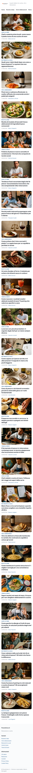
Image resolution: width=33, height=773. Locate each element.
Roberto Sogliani (12, 424)
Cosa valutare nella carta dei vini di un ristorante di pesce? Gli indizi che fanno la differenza (15, 655)
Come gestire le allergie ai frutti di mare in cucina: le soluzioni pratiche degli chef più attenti (16, 625)
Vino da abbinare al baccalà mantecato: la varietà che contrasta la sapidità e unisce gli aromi (15, 538)
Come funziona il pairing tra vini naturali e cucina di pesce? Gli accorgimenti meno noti (16, 685)
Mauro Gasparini (12, 128)
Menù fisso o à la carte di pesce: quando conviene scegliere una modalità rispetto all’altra (16, 508)
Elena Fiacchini (12, 572)
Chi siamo (3, 754)
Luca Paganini (11, 719)
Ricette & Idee (10, 9)
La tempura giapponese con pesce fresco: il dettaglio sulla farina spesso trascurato (15, 715)
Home (3, 9)
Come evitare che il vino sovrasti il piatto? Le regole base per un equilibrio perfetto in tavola (15, 243)
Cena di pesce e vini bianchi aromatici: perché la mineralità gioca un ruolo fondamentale (15, 391)
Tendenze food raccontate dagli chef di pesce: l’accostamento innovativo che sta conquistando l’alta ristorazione (15, 184)
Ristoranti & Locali (7, 60)
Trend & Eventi (5, 149)
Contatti (3, 758)
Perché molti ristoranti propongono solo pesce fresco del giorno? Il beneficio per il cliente (16, 213)
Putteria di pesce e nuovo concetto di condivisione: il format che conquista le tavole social (15, 154)
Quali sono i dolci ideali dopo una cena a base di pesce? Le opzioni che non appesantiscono (16, 64)
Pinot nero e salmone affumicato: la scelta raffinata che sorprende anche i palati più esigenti (15, 94)
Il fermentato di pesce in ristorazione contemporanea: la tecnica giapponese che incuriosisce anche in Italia (15, 450)
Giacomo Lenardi (12, 247)
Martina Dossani (12, 68)
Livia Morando (11, 395)
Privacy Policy (5, 761)
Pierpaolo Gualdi (12, 218)
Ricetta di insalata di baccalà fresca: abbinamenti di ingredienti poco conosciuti (14, 124)
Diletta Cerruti (11, 38)
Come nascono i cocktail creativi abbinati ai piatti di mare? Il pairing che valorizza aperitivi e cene (15, 301)
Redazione (4, 756)
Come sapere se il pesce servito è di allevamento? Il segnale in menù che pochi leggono (14, 361)
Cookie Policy (4, 763)
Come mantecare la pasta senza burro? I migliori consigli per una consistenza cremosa (16, 568)
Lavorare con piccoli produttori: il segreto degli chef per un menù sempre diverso (15, 331)
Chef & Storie (5, 32)
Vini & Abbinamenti (21, 9)
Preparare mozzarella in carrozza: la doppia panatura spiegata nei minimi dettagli (14, 420)
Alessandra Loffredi (13, 98)
